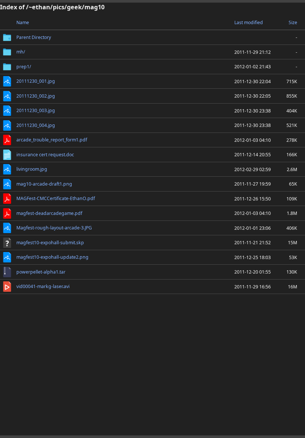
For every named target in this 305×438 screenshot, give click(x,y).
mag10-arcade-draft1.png (44, 184)
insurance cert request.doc (45, 154)
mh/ (20, 52)
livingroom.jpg (31, 169)
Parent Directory (33, 37)
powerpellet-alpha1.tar (40, 272)
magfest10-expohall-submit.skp (50, 242)
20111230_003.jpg (35, 110)
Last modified (248, 22)
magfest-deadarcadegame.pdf (49, 213)
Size (293, 22)
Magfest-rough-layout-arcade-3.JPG (54, 228)
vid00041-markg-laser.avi (43, 286)
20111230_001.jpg (35, 81)
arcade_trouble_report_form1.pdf (51, 140)
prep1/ (23, 66)
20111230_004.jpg (35, 125)
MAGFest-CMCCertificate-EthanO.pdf (55, 198)
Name (22, 22)
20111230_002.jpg (35, 96)
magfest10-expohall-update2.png (52, 257)
